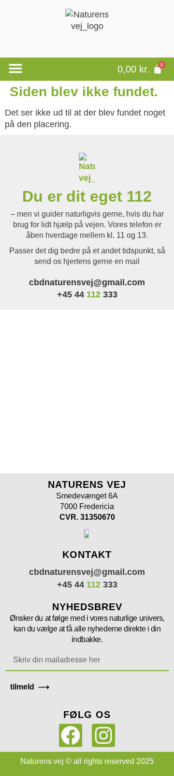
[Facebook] (70, 735)
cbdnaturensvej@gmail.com (87, 282)
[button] (15, 68)
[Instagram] (103, 735)
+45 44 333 (87, 294)
